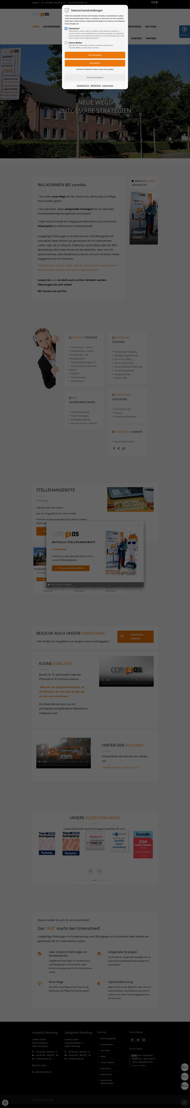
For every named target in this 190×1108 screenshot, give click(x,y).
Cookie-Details (107, 86)
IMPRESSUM (96, 86)
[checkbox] (66, 28)
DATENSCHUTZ (83, 86)
